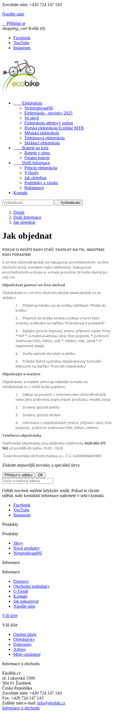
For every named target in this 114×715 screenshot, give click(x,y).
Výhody (31, 172)
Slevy (18, 543)
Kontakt (20, 192)
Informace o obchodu (21, 708)
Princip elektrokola (40, 167)
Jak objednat (35, 177)
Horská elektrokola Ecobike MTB (54, 128)
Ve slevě (31, 118)
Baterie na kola (30, 147)
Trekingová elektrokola (44, 138)
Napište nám (24, 606)
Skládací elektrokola (42, 143)
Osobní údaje (25, 634)
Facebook (21, 37)
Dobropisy (22, 644)
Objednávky (24, 639)
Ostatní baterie (37, 157)
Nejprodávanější (38, 108)
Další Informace (31, 162)
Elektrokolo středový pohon (48, 123)
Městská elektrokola (41, 133)
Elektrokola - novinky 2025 (48, 113)
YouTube (21, 42)
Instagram (21, 47)
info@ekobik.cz (51, 703)
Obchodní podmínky (31, 586)
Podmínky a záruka (41, 182)
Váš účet (9, 615)
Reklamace (34, 187)
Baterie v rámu (37, 152)
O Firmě (20, 591)
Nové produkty (26, 548)
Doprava (20, 581)
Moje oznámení (26, 654)
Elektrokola (27, 103)
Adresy (19, 649)
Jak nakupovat (25, 601)
